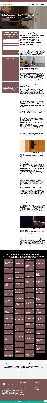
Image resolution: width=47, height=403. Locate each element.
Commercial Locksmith (7, 343)
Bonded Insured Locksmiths (7, 301)
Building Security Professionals (7, 312)
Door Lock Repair (18, 283)
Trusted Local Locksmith (38, 336)
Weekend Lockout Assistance (39, 340)
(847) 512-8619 (6, 19)
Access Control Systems (7, 272)
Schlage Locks (38, 315)
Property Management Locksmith (38, 274)
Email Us (38, 387)
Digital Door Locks (8, 355)
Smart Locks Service (39, 324)
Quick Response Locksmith (39, 286)
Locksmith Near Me (29, 315)
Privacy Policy (22, 394)
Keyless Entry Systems (28, 282)
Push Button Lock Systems (39, 282)
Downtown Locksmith (18, 292)
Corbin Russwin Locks (7, 346)
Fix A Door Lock (17, 336)
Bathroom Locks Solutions (7, 291)
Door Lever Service (18, 274)
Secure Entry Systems (38, 319)
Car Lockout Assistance (7, 325)
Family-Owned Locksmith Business (18, 316)
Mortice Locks (28, 338)
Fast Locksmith (17, 319)
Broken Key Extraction (6, 308)
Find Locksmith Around (17, 326)
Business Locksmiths (8, 318)
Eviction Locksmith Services (18, 310)
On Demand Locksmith (28, 355)
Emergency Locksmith (17, 304)
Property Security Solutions (39, 278)
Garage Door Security (17, 340)
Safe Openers (38, 309)
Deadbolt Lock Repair (7, 352)
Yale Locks (38, 351)
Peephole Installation (39, 263)
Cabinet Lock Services (7, 321)
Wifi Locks (38, 345)
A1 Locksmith (22, 388)
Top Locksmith (38, 333)
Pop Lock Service (39, 270)
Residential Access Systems (39, 295)
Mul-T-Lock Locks (29, 344)
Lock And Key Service (28, 294)
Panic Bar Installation (38, 260)
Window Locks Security (38, 349)
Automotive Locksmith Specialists (6, 284)
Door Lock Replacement (17, 287)
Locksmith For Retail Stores (29, 313)
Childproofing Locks (8, 333)
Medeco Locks (28, 332)
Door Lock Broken (18, 277)
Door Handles (17, 263)
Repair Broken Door (39, 292)
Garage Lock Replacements (17, 343)
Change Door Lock (8, 330)
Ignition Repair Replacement (28, 273)
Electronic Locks (18, 298)
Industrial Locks (28, 276)
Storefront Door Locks (39, 328)
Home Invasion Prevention (28, 262)
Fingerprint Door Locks (18, 330)
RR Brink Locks (38, 304)
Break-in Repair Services (7, 305)
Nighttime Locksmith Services (29, 348)
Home (30, 4)
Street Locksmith (39, 330)
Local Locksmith (28, 291)
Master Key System (29, 329)
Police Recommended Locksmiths (38, 267)
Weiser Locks (38, 343)
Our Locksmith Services (36, 4)
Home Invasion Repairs (28, 266)
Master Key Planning (29, 327)
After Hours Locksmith (7, 275)
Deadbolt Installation (8, 349)
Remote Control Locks (39, 289)
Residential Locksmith (38, 299)
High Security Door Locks (18, 352)
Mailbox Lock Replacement (28, 324)
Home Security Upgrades (28, 270)
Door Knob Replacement (17, 269)
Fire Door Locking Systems (18, 333)
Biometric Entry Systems (7, 295)
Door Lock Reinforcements (18, 280)
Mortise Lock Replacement (28, 342)
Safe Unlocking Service (38, 313)
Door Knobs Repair (18, 272)
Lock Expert (28, 297)
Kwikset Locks (28, 288)
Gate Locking (17, 346)
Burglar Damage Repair (7, 315)
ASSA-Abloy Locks (8, 278)
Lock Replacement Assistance (29, 307)
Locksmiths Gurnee (23, 401)
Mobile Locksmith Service (29, 335)
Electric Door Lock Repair (18, 295)
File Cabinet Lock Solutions (18, 323)
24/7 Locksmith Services (7, 263)
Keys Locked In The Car (29, 286)
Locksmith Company (29, 309)
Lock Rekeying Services (28, 303)
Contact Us (43, 4)
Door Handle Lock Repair (18, 260)
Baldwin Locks (7, 288)
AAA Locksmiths (7, 268)
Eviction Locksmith (18, 307)
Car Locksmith (7, 328)
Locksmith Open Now (29, 318)
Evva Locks (17, 313)
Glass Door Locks (18, 348)
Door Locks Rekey (18, 289)
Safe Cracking (38, 307)
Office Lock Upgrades (28, 351)
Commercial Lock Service (7, 339)
